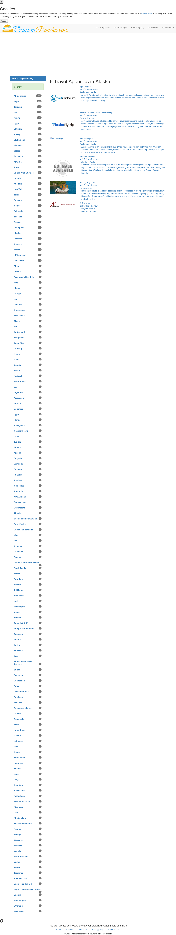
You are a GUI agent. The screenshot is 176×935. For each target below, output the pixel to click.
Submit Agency (137, 27)
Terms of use (113, 929)
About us (69, 929)
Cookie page (146, 13)
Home (58, 929)
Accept (4, 20)
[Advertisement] (88, 55)
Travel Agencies (103, 27)
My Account (167, 27)
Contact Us (153, 27)
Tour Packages (120, 27)
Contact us (82, 929)
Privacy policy (97, 929)
